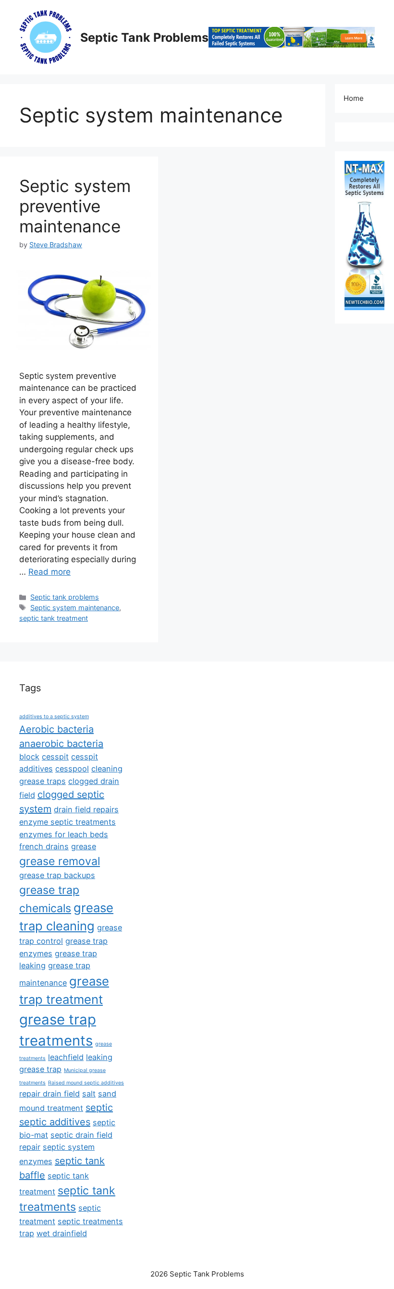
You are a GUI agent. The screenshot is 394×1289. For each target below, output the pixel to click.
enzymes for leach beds (63, 834)
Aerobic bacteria (56, 729)
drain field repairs (86, 809)
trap (26, 1233)
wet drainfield (62, 1233)
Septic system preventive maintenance (75, 206)
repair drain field (49, 1093)
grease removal (59, 861)
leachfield (66, 1057)
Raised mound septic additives (86, 1083)
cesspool (72, 768)
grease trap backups (57, 875)
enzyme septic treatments (67, 822)
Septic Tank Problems (144, 37)
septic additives (54, 1122)
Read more (49, 572)
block (29, 756)
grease (83, 846)
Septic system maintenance (74, 607)
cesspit (55, 756)
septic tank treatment (53, 618)
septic (99, 1107)
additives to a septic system (54, 716)
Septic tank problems (64, 597)
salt (89, 1093)
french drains (44, 846)
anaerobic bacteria (61, 743)
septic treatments (90, 1221)
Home (354, 98)
